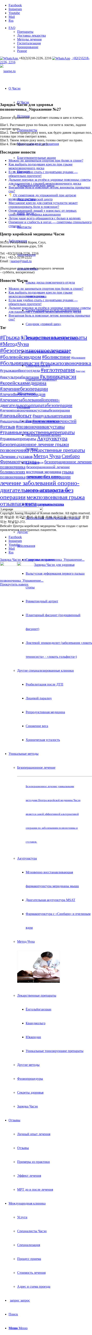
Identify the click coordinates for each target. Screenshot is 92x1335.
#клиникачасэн (58, 376)
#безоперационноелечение (35, 350)
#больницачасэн (19, 363)
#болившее (78, 357)
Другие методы (28, 1065)
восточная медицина (43, 472)
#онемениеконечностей (54, 421)
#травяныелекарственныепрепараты (37, 432)
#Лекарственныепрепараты (54, 337)
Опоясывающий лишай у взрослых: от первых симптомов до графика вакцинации (43, 212)
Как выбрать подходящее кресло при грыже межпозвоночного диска (41, 166)
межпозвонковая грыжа (56, 497)
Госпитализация (29, 43)
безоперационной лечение (48, 467)
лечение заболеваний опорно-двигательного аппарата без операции (39, 490)
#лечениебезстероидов (22, 394)
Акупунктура (27, 858)
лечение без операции (48, 476)
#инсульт (80, 371)
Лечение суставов (16, 456)
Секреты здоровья (30, 1092)
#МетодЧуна (14, 344)
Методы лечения (29, 39)
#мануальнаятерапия (52, 415)
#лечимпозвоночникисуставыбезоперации (35, 410)
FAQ (12, 28)
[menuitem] (50, 39)
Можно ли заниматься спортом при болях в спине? (46, 160)
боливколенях (12, 471)
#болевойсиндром (20, 357)
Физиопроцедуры (30, 1078)
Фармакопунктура (18, 461)
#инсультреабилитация (19, 377)
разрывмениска (51, 504)
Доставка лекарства (31, 35)
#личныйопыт (16, 415)
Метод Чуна (47, 456)
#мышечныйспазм (15, 421)
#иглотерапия (58, 370)
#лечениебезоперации (24, 388)
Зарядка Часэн (27, 1106)
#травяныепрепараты (18, 438)
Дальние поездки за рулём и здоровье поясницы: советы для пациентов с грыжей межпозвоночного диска (50, 181)
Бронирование (27, 47)
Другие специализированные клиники (45, 670)
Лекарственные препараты (36, 995)
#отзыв (7, 426)
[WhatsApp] (9, 58)
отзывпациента (18, 504)
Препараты (25, 31)
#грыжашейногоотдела (20, 370)
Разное (22, 51)
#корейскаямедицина (23, 383)
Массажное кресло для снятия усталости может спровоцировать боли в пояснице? (43, 205)
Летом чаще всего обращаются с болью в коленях (45, 218)
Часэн (40, 462)
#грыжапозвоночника (65, 363)
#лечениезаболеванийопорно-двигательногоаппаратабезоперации (36, 402)
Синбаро (71, 456)
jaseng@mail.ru (21, 261)
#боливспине (56, 357)
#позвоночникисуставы (40, 426)
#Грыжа (10, 337)
